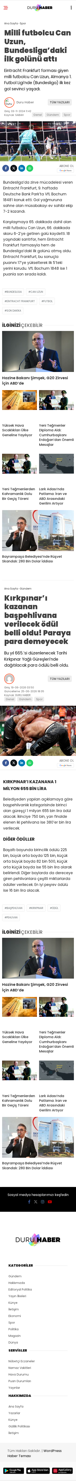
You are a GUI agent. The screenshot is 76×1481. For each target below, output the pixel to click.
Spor (67, 115)
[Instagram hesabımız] (42, 1201)
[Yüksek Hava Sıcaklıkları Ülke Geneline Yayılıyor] (19, 405)
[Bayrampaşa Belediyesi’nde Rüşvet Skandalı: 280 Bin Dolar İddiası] (38, 530)
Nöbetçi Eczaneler (21, 1361)
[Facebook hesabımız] (29, 1201)
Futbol (48, 301)
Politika (13, 1329)
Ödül (55, 908)
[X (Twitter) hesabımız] (36, 1201)
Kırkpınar (37, 908)
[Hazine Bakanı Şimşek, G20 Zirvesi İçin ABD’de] (38, 351)
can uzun (36, 292)
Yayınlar (14, 1388)
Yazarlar (14, 1413)
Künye (13, 1303)
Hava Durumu (18, 1374)
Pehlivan (12, 917)
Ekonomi (14, 1316)
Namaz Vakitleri (19, 1368)
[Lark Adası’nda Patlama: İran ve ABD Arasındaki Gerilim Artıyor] (56, 469)
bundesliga (14, 292)
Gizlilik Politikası (19, 1426)
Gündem (53, 115)
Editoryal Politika (20, 1289)
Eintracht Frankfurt (21, 301)
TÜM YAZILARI (60, 102)
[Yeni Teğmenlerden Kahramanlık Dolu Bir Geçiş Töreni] (19, 469)
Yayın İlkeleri (17, 1296)
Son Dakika (14, 310)
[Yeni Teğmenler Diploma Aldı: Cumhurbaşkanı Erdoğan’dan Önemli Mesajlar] (56, 405)
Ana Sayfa (15, 1406)
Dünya (13, 1342)
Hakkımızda (16, 1283)
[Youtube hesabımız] (50, 1201)
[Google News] (65, 170)
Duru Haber (25, 102)
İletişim (13, 1309)
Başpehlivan (14, 908)
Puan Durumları (19, 1381)
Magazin (14, 1336)
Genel (37, 115)
